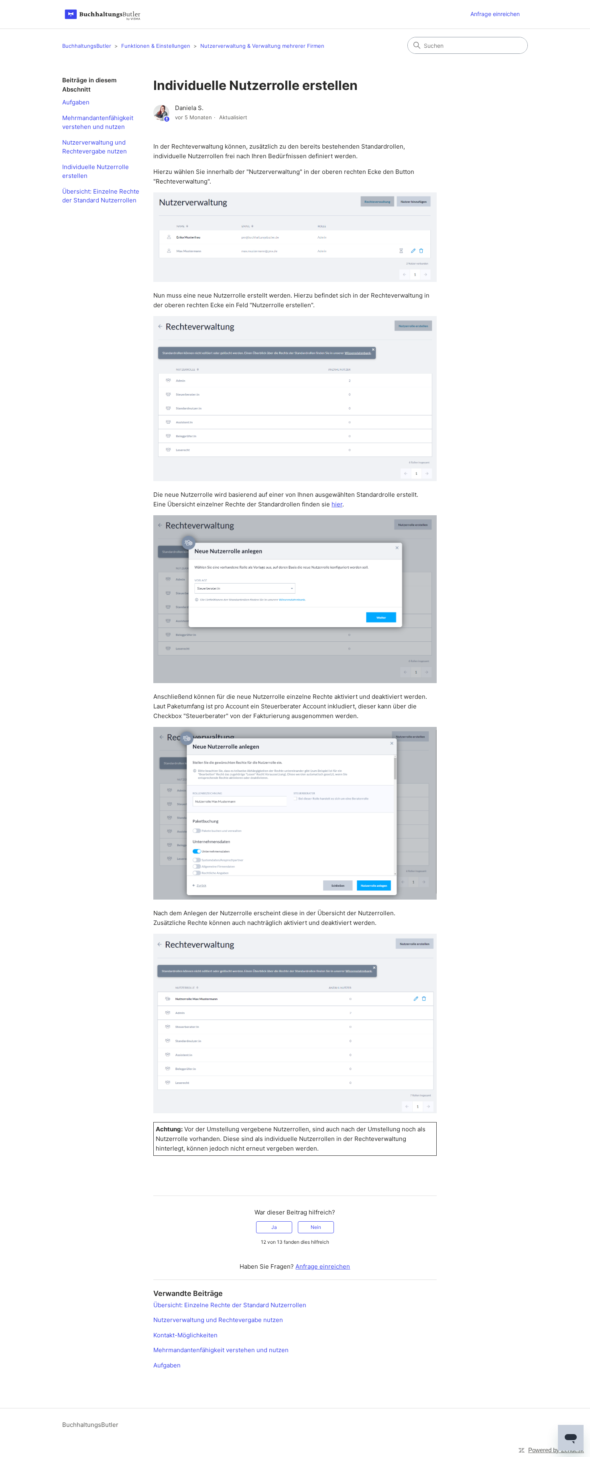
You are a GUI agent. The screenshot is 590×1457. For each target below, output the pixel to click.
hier (337, 504)
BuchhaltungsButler (86, 46)
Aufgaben (76, 102)
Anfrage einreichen (495, 13)
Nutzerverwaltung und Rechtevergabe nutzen (94, 147)
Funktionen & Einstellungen (155, 46)
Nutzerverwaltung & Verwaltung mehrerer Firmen (262, 46)
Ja (274, 1227)
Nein (316, 1227)
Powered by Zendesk (556, 1450)
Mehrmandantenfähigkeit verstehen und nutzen (97, 122)
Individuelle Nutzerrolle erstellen (95, 171)
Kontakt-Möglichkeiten (185, 1335)
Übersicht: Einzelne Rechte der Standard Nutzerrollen (100, 196)
